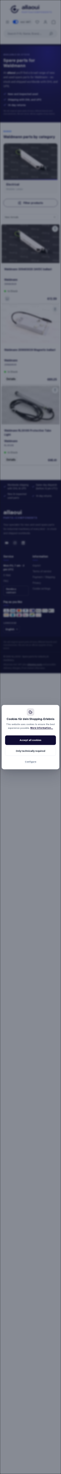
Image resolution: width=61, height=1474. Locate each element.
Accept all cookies (30, 740)
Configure (30, 761)
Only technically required (30, 751)
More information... (41, 727)
